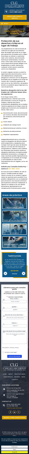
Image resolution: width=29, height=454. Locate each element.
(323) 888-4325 (15, 12)
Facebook (10, 412)
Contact (15, 379)
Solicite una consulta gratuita (14, 17)
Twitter (18, 412)
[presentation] (5, 273)
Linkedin (14, 412)
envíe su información (14, 356)
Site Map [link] (18, 434)
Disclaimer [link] (11, 434)
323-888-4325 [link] (14, 169)
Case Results (8, 377)
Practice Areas (19, 374)
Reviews (17, 377)
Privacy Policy (14, 347)
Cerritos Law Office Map (14, 408)
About (10, 374)
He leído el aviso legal (11, 352)
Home (5, 374)
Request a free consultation (14, 417)
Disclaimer (5, 347)
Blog (23, 377)
